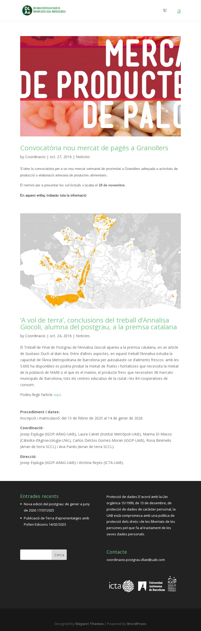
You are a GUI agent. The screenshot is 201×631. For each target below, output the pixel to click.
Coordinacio (35, 156)
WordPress (136, 623)
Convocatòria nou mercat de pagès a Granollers (94, 147)
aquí (57, 394)
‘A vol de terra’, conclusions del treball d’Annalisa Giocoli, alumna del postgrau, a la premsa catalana (98, 323)
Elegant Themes (89, 623)
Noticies (83, 156)
